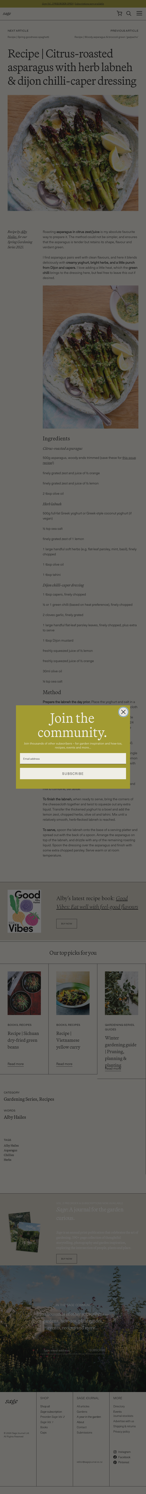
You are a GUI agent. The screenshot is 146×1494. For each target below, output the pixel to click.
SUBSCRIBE (73, 773)
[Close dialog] (123, 712)
